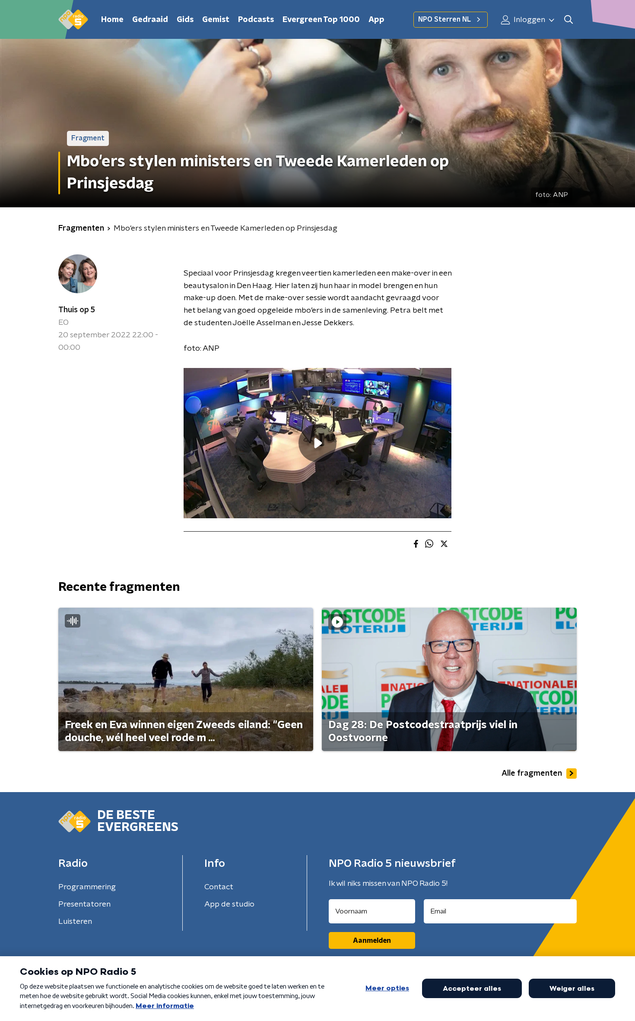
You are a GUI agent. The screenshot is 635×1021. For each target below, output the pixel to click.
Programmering (87, 887)
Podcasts (256, 20)
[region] (317, 443)
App (376, 20)
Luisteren (75, 922)
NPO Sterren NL (444, 19)
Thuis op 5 (76, 310)
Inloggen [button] (528, 20)
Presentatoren (84, 904)
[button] (568, 20)
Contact (218, 887)
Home (112, 20)
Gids (185, 20)
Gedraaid (150, 20)
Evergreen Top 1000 (321, 20)
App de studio (229, 904)
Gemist (215, 20)
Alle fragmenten (532, 773)
